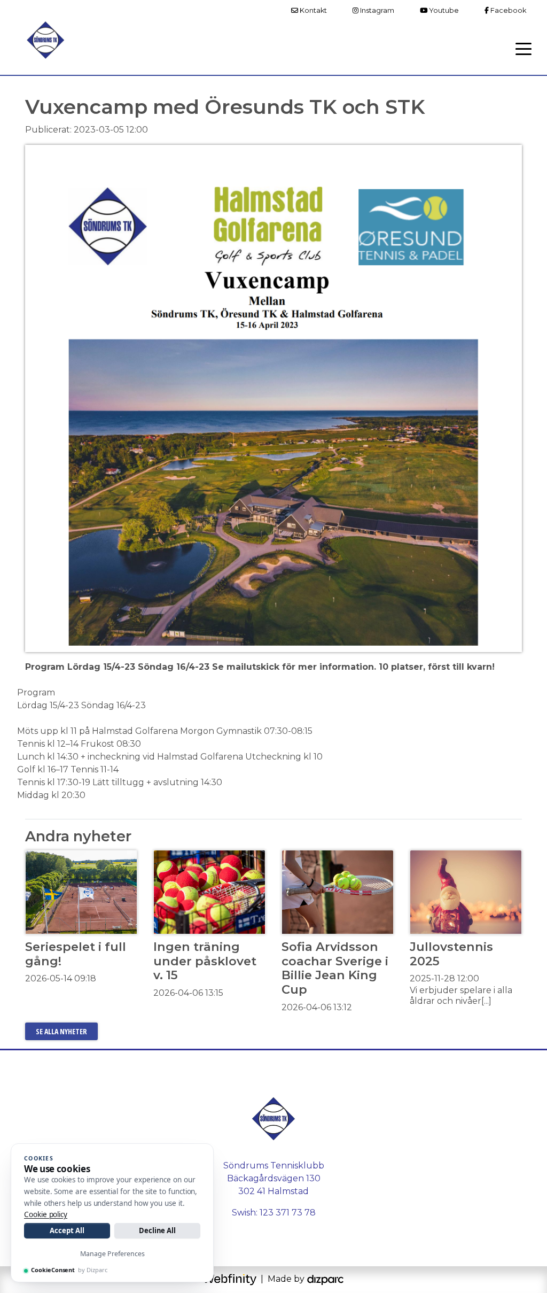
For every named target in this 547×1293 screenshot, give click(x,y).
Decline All (157, 1230)
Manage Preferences (112, 1253)
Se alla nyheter (61, 1031)
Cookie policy (45, 1214)
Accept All (67, 1230)
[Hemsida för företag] (231, 1279)
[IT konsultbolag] (325, 1279)
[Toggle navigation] (523, 48)
